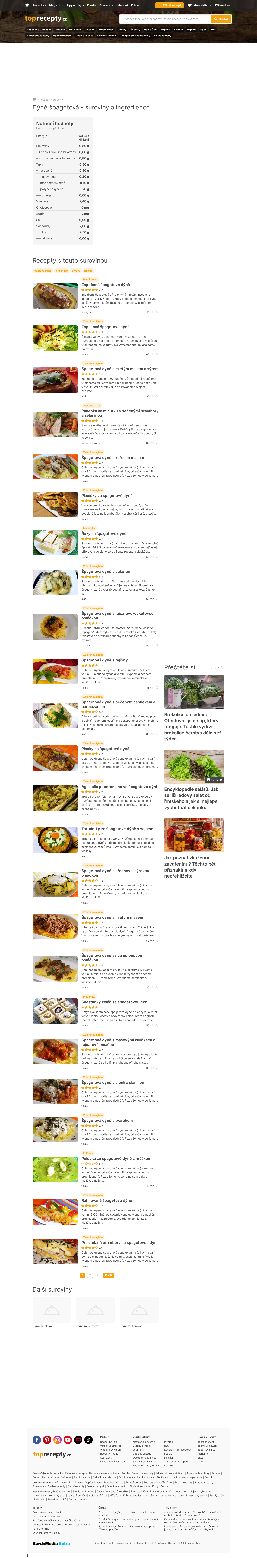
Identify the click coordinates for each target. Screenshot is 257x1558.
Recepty (44, 99)
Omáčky (60, 29)
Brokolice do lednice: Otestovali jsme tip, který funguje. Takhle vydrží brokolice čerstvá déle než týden (192, 727)
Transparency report (176, 1461)
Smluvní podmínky (143, 1461)
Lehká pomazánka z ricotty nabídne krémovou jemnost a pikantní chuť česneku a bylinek (191, 1528)
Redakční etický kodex (146, 1465)
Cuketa (178, 29)
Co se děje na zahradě (46, 1477)
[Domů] (34, 100)
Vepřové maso (43, 270)
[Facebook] (37, 1440)
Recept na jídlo (109, 1441)
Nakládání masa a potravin (104, 1473)
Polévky (90, 29)
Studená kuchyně (139, 1486)
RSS (166, 1445)
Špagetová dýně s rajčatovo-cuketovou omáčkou (117, 615)
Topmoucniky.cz (207, 1445)
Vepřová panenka (192, 1477)
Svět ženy (106, 1457)
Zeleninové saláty (117, 1486)
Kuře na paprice (132, 1495)
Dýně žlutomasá (131, 1326)
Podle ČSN (150, 29)
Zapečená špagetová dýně (105, 284)
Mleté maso (90, 279)
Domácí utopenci (78, 1499)
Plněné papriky (62, 1491)
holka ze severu (90, 442)
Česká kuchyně (106, 35)
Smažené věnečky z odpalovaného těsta (56, 1520)
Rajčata (191, 29)
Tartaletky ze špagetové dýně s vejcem (117, 829)
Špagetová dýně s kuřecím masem (112, 457)
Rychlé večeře (84, 35)
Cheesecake (180, 1491)
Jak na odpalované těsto (170, 1473)
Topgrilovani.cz (206, 1449)
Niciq (84, 396)
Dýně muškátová (88, 1326)
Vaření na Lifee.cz (110, 1445)
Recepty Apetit (109, 1453)
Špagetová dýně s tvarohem (107, 1120)
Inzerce (168, 1441)
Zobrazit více (216, 667)
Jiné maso (62, 270)
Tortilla (126, 1473)
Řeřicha (216, 1473)
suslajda (86, 312)
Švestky (135, 29)
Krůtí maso (61, 1482)
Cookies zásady (142, 1453)
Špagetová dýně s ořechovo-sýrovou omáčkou (115, 873)
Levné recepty (162, 35)
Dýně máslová (42, 1326)
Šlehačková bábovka (104, 1477)
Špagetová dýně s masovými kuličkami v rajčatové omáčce (118, 1042)
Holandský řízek (98, 1495)
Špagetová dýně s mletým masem (112, 917)
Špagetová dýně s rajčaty (104, 660)
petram (85, 645)
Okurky (122, 29)
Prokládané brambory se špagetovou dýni (119, 1242)
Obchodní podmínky (144, 1457)
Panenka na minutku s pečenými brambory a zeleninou (120, 413)
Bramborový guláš (160, 1491)
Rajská (88, 270)
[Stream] (78, 1440)
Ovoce (164, 1486)
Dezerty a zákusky (142, 1473)
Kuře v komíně (41, 1528)
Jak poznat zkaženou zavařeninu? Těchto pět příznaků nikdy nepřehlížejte (190, 867)
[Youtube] (68, 1440)
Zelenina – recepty (76, 1473)
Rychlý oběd (217, 1495)
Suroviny (58, 99)
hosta (84, 518)
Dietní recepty (76, 1486)
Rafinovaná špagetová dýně (106, 1200)
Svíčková (66, 1477)
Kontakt (168, 1465)
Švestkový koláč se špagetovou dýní (114, 1002)
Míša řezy (115, 1495)
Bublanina (39, 1499)
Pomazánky (56, 1473)
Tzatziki (209, 1477)
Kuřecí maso (106, 29)
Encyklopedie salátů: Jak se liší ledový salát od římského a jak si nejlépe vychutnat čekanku (191, 798)
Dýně (203, 29)
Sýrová (76, 270)
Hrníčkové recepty (38, 35)
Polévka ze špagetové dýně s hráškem (116, 1158)
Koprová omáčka (77, 1495)
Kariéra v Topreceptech (178, 1449)
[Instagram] (57, 1440)
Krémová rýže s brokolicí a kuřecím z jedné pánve (61, 1524)
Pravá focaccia (82, 1477)
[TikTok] (88, 1440)
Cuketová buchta (166, 1495)
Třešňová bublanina (168, 1477)
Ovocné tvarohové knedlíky (112, 1491)
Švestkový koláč (57, 1499)
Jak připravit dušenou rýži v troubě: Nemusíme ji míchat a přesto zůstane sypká (192, 1514)
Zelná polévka (127, 1477)
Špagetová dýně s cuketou (105, 571)
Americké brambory (198, 1473)
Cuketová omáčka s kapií (47, 1512)
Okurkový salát (56, 1495)
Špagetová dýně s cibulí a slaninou (112, 1082)
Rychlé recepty (62, 35)
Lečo (181, 1495)
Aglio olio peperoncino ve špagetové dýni (119, 786)
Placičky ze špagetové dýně (107, 495)
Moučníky (75, 29)
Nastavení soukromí (144, 1441)
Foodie (168, 1453)
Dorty (155, 1486)
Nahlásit (169, 1457)
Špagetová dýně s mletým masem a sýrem (120, 369)
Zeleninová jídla (93, 321)
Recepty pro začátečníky (135, 35)
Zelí (213, 29)
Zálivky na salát (146, 1477)
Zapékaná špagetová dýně (105, 327)
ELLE (200, 1457)
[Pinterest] (47, 1440)
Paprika (165, 29)
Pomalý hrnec (133, 1482)
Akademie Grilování (39, 29)
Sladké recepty (56, 1486)
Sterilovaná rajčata (83, 1491)
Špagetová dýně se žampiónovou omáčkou (111, 957)
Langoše (149, 1495)
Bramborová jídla (113, 1482)
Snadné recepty (204, 1482)
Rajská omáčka (139, 1491)
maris (84, 598)
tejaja (84, 354)
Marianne (203, 1453)
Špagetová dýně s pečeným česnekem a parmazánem (118, 704)
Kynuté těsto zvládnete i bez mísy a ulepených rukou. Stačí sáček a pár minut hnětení (191, 1521)
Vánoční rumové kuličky (46, 1532)
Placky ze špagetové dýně (105, 748)
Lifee (201, 1461)
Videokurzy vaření (110, 1449)
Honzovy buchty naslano (47, 1516)
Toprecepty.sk (206, 1441)
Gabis (84, 556)
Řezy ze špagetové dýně (103, 533)
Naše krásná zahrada (112, 1461)
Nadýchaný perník (196, 1495)
